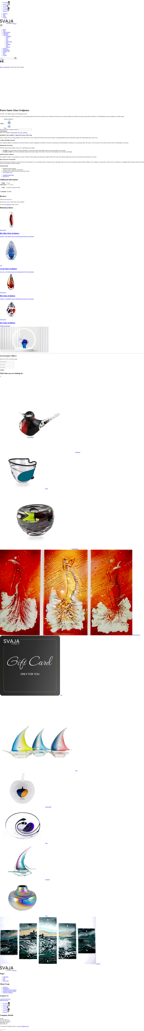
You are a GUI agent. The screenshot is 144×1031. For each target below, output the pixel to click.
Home (4, 29)
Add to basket (4, 131)
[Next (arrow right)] (2, 1030)
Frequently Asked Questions (9, 990)
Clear (5, 128)
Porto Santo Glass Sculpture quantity (8, 129)
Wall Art (8, 47)
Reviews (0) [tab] (6, 176)
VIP (1, 60)
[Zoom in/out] (0, 1029)
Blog (4, 15)
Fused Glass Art (136, 635)
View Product (30, 236)
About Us (5, 13)
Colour (2, 123)
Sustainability (6, 49)
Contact (5, 17)
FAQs (4, 16)
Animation (8, 36)
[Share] (3, 1029)
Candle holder (75, 549)
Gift (7, 39)
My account (6, 981)
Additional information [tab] (8, 175)
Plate (7, 43)
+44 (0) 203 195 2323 (5, 999)
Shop (4, 31)
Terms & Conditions (8, 992)
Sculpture (8, 44)
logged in (8, 204)
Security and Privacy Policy (9, 991)
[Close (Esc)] (5, 1029)
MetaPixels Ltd (25, 1026)
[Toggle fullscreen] (2, 1029)
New (7, 40)
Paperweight (9, 41)
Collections (5, 33)
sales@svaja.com (4, 1000)
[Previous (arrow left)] (0, 1030)
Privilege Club (6, 51)
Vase (7, 45)
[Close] (0, 27)
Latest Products (6, 32)
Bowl (7, 37)
